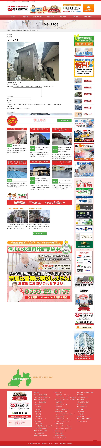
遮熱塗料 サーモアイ (61, 411)
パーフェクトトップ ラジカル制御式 (66, 397)
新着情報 (81, 411)
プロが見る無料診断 (40, 402)
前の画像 (9, 35)
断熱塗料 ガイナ (60, 402)
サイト (9, 102)
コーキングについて (60, 438)
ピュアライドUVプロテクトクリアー (66, 414)
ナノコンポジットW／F (62, 404)
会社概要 (75, 17)
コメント (10, 96)
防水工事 (38, 411)
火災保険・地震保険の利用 (85, 392)
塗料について (58, 392)
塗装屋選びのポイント (41, 399)
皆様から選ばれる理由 (41, 430)
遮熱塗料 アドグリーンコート (64, 395)
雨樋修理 (38, 416)
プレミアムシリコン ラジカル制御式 (66, 399)
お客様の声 (81, 399)
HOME (13, 17)
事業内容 (25, 17)
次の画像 (9, 37)
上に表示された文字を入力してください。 (19, 108)
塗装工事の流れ (38, 17)
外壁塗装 (38, 407)
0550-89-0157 (85, 321)
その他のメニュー (83, 421)
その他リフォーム (41, 419)
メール (9, 100)
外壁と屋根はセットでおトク (44, 426)
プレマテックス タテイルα (63, 426)
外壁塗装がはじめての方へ (42, 397)
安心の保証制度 (39, 433)
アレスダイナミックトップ (63, 421)
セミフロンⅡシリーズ (62, 419)
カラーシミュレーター (61, 430)
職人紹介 (81, 414)
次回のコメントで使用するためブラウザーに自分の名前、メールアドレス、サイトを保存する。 (36, 104)
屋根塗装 (38, 409)
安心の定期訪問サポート (42, 435)
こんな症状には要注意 (41, 395)
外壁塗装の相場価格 (41, 428)
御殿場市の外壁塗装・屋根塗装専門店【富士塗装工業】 (45, 443)
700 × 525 (18, 83)
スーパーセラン (60, 423)
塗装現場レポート (83, 397)
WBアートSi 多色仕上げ (62, 409)
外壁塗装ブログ (82, 407)
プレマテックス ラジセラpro (63, 428)
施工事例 (63, 17)
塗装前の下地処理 (59, 435)
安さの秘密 (39, 423)
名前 (8, 98)
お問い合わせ (88, 17)
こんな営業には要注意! (84, 419)
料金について (50, 17)
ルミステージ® (60, 416)
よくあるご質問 (82, 404)
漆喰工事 (38, 414)
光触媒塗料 (59, 407)
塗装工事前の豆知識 (83, 402)
